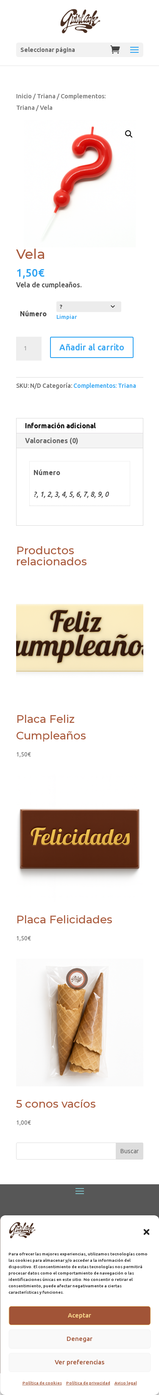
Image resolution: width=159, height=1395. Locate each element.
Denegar (79, 1338)
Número (33, 314)
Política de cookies (42, 1383)
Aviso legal (125, 1383)
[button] (146, 1232)
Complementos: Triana (104, 385)
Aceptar (79, 1315)
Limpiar (66, 317)
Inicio (24, 96)
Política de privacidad (88, 1383)
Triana (46, 96)
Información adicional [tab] (60, 426)
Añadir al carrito (91, 347)
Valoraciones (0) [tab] (51, 440)
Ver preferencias (79, 1362)
